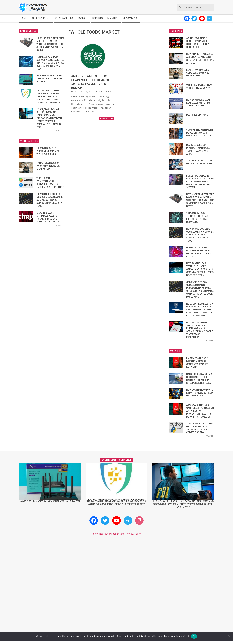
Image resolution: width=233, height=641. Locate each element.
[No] (229, 636)
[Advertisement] (116, 565)
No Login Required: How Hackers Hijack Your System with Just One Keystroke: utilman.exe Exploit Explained (200, 310)
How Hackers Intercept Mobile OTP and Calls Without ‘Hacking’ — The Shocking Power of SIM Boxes (50, 44)
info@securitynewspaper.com (108, 533)
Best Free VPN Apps (197, 115)
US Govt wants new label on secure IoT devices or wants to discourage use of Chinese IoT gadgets (48, 96)
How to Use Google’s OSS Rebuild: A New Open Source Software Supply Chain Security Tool (50, 200)
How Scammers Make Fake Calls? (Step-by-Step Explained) (198, 103)
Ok (194, 636)
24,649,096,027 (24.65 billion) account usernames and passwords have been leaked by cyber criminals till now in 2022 (49, 118)
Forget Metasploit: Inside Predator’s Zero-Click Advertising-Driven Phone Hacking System (200, 181)
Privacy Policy (133, 533)
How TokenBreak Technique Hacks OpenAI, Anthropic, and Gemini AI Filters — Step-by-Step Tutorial (200, 269)
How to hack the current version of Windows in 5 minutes (48, 151)
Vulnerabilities (106, 91)
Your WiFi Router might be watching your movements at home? (199, 133)
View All (59, 130)
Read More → (106, 118)
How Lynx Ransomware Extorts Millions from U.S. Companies (199, 393)
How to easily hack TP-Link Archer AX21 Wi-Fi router (49, 78)
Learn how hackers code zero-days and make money (48, 166)
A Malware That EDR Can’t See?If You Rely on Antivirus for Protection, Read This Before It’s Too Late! (200, 411)
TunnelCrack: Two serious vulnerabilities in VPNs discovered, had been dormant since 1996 (50, 63)
